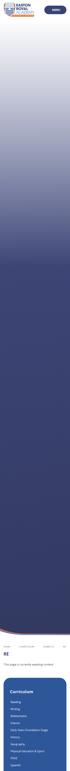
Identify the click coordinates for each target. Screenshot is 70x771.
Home (7, 646)
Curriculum (26, 646)
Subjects (48, 646)
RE (64, 646)
